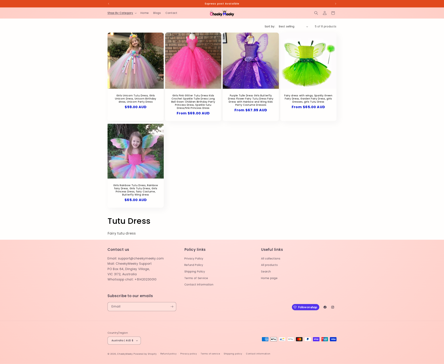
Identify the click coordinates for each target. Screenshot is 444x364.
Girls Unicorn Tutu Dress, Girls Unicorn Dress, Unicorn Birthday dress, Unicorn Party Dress (135, 98)
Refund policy (168, 353)
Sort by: (270, 26)
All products (269, 265)
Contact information (258, 353)
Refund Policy (193, 265)
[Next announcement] (335, 3)
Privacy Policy (193, 258)
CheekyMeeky (125, 353)
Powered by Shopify (145, 353)
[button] (121, 13)
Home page (269, 278)
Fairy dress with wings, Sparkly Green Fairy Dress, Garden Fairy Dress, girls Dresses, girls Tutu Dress (308, 98)
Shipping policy (233, 353)
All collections (270, 258)
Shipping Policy (194, 271)
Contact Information (199, 284)
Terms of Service (196, 278)
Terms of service (210, 353)
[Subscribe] (172, 306)
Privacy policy (188, 353)
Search (266, 271)
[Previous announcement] (108, 3)
